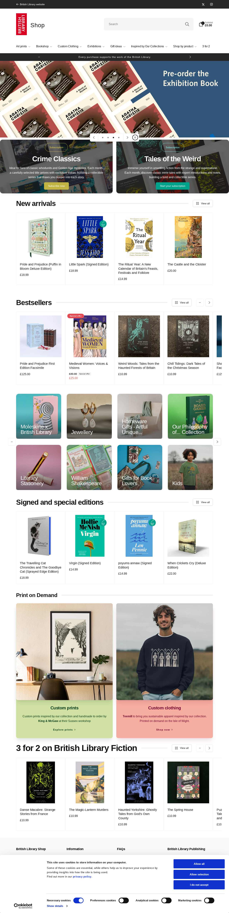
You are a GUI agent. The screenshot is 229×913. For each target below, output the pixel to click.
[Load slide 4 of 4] (118, 137)
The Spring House (180, 810)
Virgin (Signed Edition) (85, 563)
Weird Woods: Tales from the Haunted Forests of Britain (138, 366)
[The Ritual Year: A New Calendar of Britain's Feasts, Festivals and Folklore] (139, 251)
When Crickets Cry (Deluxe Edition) (186, 565)
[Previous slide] (94, 137)
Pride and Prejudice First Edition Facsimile (37, 366)
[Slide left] (39, 57)
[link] (30, 4)
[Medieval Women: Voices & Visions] (90, 351)
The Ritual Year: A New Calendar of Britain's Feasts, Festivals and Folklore (138, 269)
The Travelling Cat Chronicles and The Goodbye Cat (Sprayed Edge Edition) (40, 567)
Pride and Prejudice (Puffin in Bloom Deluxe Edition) (40, 266)
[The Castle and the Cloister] (189, 251)
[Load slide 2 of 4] (108, 137)
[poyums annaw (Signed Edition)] (139, 550)
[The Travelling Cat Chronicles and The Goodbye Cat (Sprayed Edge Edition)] (41, 550)
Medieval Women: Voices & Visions (88, 366)
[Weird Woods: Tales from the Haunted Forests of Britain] (139, 351)
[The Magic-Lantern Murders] (90, 797)
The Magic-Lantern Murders (88, 810)
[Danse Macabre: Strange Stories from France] (41, 797)
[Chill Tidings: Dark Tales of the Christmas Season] (189, 351)
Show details (55, 905)
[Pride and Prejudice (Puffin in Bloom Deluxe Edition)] (41, 251)
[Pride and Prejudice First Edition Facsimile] (41, 351)
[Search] (187, 24)
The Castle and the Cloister (186, 264)
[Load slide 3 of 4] (113, 137)
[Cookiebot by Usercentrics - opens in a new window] (23, 906)
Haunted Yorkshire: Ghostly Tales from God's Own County (137, 814)
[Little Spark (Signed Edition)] (90, 251)
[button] (206, 24)
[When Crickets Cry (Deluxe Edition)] (189, 550)
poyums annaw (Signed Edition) (135, 565)
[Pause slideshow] (135, 137)
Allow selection (199, 874)
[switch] (124, 900)
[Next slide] (127, 137)
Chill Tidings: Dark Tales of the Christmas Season (186, 366)
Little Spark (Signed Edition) (89, 264)
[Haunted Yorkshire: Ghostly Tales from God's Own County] (139, 797)
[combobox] (148, 24)
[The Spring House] (189, 797)
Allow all (199, 863)
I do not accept (199, 884)
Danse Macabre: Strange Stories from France (37, 812)
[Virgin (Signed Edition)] (90, 550)
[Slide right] (190, 57)
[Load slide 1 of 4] (102, 137)
